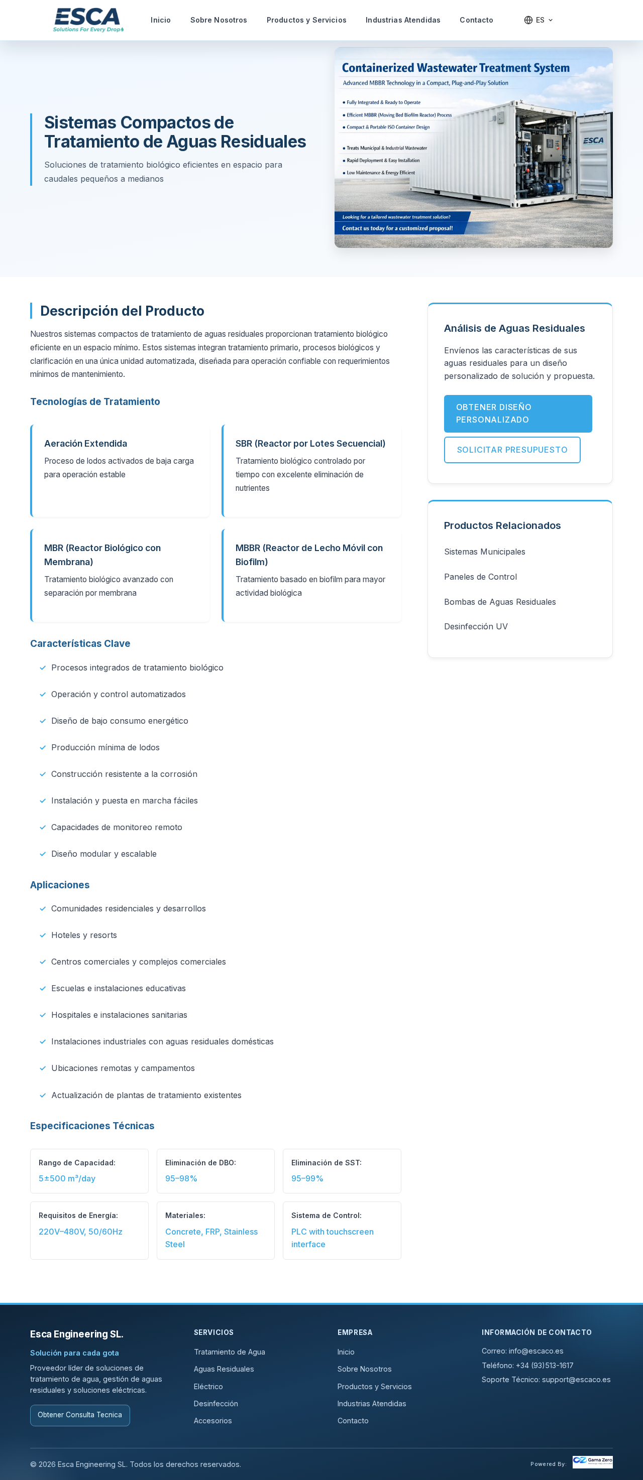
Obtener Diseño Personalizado (494, 413)
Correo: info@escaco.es (523, 1351)
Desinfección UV (476, 626)
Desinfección (216, 1403)
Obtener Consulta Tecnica (80, 1415)
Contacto (476, 20)
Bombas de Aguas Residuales (500, 602)
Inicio (161, 20)
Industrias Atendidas (403, 20)
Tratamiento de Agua (229, 1352)
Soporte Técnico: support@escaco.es (546, 1379)
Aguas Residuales (224, 1369)
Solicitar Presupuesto (512, 450)
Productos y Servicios (307, 20)
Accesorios (213, 1420)
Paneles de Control (480, 577)
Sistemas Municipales (484, 552)
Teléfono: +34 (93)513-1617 (528, 1365)
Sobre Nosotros (219, 20)
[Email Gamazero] (593, 1464)
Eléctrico (208, 1386)
